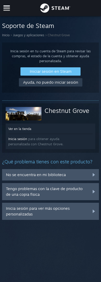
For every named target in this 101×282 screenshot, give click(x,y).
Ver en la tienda (19, 129)
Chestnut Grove (67, 110)
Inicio (6, 35)
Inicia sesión (17, 139)
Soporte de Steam (28, 26)
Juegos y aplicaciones (28, 35)
